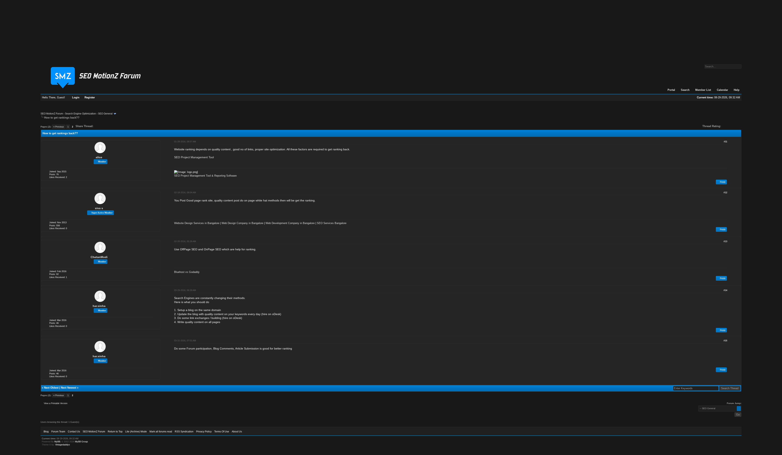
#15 (725, 340)
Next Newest (68, 387)
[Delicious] (106, 126)
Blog (46, 431)
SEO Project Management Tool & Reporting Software (205, 175)
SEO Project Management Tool (194, 157)
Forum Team (58, 431)
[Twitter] (100, 126)
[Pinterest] (112, 126)
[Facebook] (97, 126)
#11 (725, 141)
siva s (99, 208)
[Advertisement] (391, 30)
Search (685, 89)
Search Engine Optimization (80, 113)
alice (99, 157)
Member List (703, 89)
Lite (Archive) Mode (136, 431)
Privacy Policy (204, 431)
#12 (725, 192)
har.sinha (99, 306)
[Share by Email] (115, 126)
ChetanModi (99, 257)
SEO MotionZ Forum (52, 113)
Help (736, 89)
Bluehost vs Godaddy (187, 272)
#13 (725, 241)
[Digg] (103, 126)
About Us (237, 431)
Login (75, 97)
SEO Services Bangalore (331, 223)
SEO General (105, 113)
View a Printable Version (55, 403)
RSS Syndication (184, 431)
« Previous (58, 126)
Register (90, 97)
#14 (725, 290)
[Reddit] (109, 126)
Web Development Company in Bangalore (290, 223)
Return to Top (115, 431)
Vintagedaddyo (62, 444)
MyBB (57, 441)
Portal (671, 89)
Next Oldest (51, 387)
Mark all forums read (160, 431)
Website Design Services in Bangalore (196, 223)
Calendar (722, 89)
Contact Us (74, 431)
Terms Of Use (221, 431)
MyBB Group (81, 441)
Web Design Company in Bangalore (242, 223)
